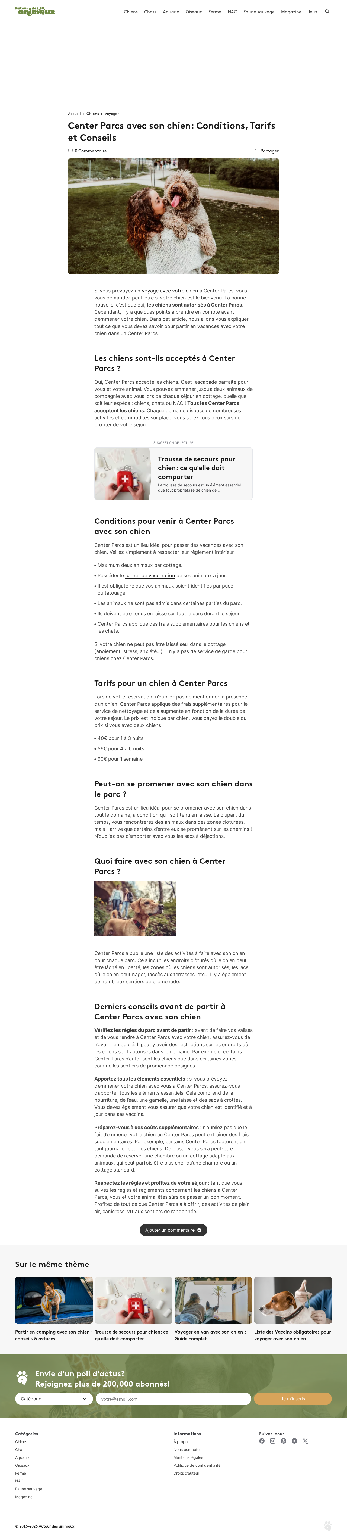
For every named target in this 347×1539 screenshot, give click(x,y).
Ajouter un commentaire (170, 1230)
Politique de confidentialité (197, 1465)
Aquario (171, 11)
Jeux (312, 11)
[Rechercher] (327, 11)
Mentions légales (188, 1457)
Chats (150, 11)
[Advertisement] (173, 63)
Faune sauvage (259, 11)
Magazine (291, 11)
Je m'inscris (293, 1398)
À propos (181, 1441)
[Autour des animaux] (35, 10)
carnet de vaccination (150, 575)
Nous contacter (187, 1449)
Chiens (131, 11)
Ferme (214, 11)
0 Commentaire (91, 151)
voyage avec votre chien (170, 291)
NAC (232, 11)
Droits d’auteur (186, 1473)
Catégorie (31, 1398)
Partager (270, 151)
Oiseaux (194, 11)
